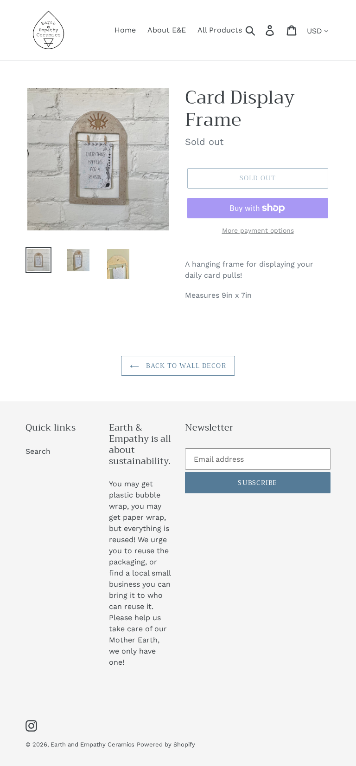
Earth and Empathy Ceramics (92, 744)
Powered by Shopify (166, 744)
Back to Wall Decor (185, 365)
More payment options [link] (258, 230)
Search (38, 451)
